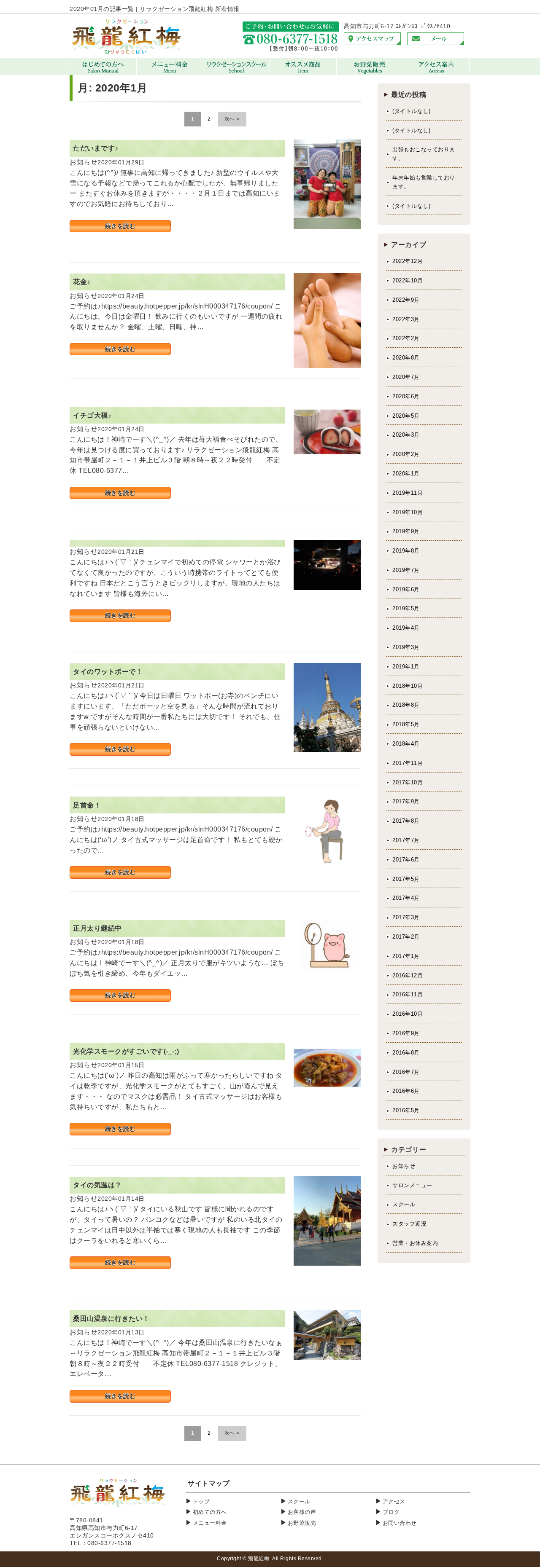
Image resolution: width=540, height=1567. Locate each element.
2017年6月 (406, 859)
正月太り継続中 (97, 928)
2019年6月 (406, 589)
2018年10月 (407, 686)
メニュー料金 (210, 1523)
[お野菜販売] (370, 73)
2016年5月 (406, 1110)
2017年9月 (406, 801)
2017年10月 (407, 782)
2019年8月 (406, 550)
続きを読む (120, 226)
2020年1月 (406, 473)
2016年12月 (407, 975)
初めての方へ (210, 1512)
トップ (201, 1501)
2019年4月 (406, 628)
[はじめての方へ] (103, 73)
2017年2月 (406, 937)
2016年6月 (406, 1091)
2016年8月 (406, 1052)
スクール (403, 1204)
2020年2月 (406, 454)
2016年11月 (407, 994)
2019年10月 (407, 512)
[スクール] (236, 73)
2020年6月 (406, 396)
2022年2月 (406, 338)
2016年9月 (406, 1033)
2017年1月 (406, 956)
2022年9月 (406, 300)
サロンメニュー (412, 1185)
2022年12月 (407, 261)
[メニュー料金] (170, 73)
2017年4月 (406, 898)
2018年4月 (406, 744)
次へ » (232, 119)
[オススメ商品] (303, 73)
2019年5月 (406, 608)
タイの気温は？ (97, 1185)
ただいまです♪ (96, 148)
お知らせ (403, 1166)
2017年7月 (406, 840)
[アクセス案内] (436, 73)
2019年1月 (406, 666)
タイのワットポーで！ (108, 671)
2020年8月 (406, 357)
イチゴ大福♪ (92, 415)
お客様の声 (302, 1512)
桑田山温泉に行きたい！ (111, 1318)
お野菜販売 (302, 1523)
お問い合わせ (400, 1523)
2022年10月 (407, 280)
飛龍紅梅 (258, 1559)
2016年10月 (407, 1014)
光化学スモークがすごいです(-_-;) (126, 1051)
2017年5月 (406, 879)
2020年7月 (406, 377)
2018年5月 (406, 724)
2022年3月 (406, 319)
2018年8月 (406, 705)
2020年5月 (406, 416)
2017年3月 (406, 917)
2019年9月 (406, 531)
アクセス (394, 1501)
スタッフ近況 (409, 1224)
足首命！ (87, 805)
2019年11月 (407, 493)
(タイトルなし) (411, 111)
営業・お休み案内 (415, 1243)
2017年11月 (407, 763)
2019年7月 (406, 570)
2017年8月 (406, 821)
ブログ (391, 1512)
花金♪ (82, 281)
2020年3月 (406, 435)
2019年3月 (406, 647)
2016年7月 (406, 1072)
